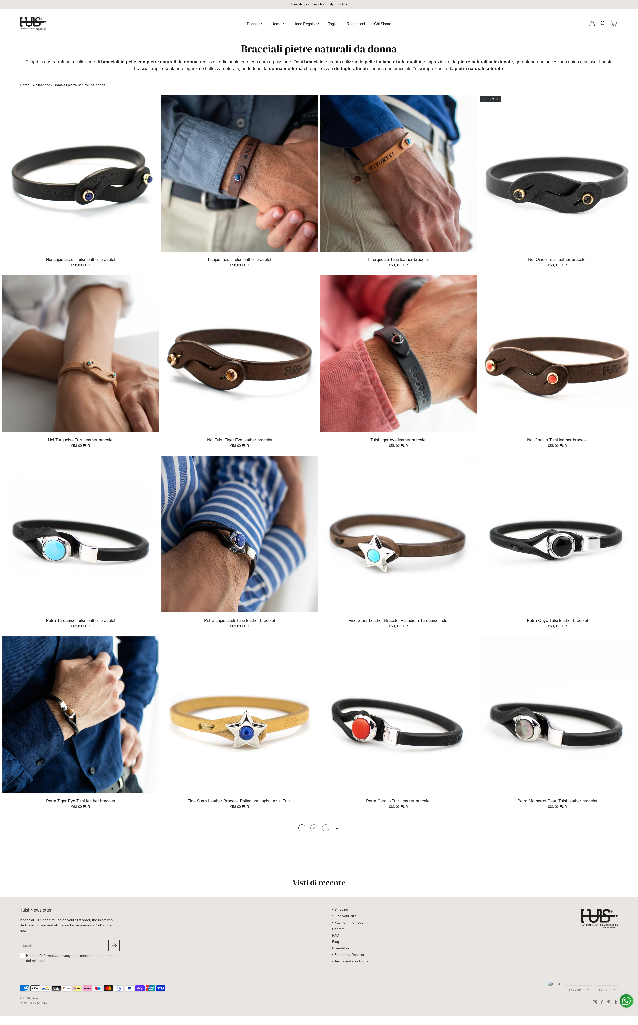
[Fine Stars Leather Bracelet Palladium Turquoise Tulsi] (398, 534)
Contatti (338, 929)
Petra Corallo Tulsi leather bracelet (398, 801)
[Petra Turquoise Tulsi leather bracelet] (80, 534)
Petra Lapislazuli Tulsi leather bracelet (239, 620)
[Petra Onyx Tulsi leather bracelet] (557, 534)
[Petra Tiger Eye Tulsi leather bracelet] (80, 714)
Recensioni (356, 24)
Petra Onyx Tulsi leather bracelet (557, 620)
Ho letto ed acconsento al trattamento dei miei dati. (72, 958)
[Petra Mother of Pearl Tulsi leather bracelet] (557, 714)
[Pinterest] (609, 1002)
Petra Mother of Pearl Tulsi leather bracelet (557, 801)
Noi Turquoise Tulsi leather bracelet (81, 440)
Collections (41, 85)
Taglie (332, 24)
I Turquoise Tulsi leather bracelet (398, 259)
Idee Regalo (305, 24)
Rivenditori (340, 948)
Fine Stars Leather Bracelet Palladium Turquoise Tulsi (398, 620)
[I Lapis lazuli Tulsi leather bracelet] (239, 173)
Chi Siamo (382, 24)
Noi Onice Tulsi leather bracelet (557, 259)
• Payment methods (347, 922)
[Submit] (114, 945)
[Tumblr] (616, 1002)
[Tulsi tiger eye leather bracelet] (398, 353)
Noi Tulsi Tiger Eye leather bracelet (239, 440)
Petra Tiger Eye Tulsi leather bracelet (80, 801)
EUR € (603, 989)
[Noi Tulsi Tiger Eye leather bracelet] (239, 353)
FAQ (335, 935)
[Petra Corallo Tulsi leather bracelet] (398, 714)
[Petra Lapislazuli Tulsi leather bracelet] (239, 534)
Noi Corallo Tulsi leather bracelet (557, 440)
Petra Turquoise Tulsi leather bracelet (80, 620)
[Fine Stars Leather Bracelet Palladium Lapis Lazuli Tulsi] (239, 714)
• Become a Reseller (348, 955)
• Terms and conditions (350, 961)
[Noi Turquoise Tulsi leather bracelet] (80, 353)
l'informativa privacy (55, 956)
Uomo (276, 24)
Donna (252, 24)
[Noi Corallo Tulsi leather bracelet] (557, 353)
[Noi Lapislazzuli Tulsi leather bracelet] (80, 173)
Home (24, 85)
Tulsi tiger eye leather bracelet (398, 440)
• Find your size (344, 916)
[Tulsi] (33, 23)
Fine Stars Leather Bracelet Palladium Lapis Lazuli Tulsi (240, 801)
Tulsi (34, 998)
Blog (335, 942)
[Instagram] (595, 1002)
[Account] (592, 24)
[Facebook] (602, 1002)
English (575, 989)
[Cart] (614, 24)
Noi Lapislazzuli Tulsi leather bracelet (80, 259)
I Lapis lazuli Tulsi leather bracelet (239, 259)
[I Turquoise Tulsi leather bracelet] (398, 173)
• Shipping (340, 909)
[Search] (603, 24)
